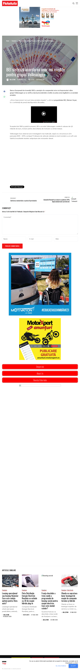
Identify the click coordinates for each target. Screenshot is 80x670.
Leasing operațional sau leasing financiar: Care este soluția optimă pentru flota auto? (10, 598)
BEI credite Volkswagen (17, 187)
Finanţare (14, 41)
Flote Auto (26, 615)
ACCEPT (73, 666)
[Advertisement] (44, 166)
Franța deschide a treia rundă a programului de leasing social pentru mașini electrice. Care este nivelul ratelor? (50, 601)
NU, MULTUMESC (61, 666)
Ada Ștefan (12, 79)
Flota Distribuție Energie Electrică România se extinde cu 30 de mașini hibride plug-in (29, 598)
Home (7, 41)
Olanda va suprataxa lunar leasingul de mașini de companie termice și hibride (69, 597)
